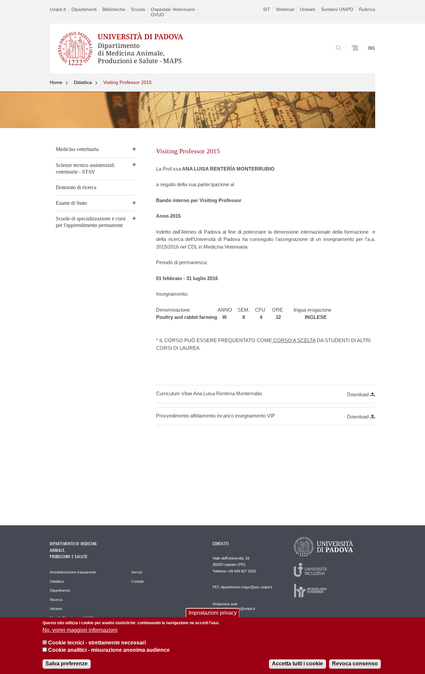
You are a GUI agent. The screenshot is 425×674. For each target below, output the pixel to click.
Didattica (83, 82)
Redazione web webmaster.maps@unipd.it (233, 606)
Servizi (136, 572)
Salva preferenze (66, 664)
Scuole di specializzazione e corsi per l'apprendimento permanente (91, 222)
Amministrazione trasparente (73, 572)
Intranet (56, 609)
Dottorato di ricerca (76, 187)
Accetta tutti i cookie (297, 664)
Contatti (137, 581)
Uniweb (307, 9)
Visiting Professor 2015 (127, 82)
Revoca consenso (355, 664)
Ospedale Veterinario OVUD (173, 12)
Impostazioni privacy (213, 613)
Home (56, 82)
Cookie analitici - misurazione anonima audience (109, 650)
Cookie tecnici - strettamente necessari (97, 642)
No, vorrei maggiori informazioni (80, 630)
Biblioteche (113, 9)
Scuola (138, 9)
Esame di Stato (71, 203)
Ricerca (56, 600)
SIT (266, 9)
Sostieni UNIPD (337, 9)
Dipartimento (60, 590)
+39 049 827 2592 (241, 571)
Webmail (285, 9)
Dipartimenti (84, 9)
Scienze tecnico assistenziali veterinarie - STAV (85, 168)
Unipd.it (58, 9)
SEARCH (363, 57)
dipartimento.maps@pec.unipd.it (246, 587)
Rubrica (367, 9)
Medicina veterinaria (77, 149)
